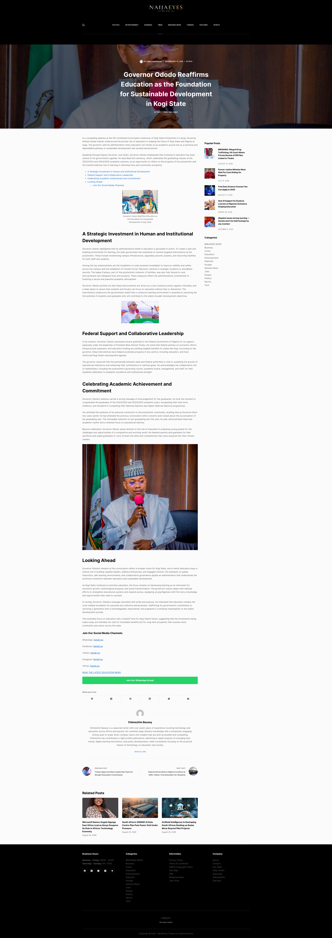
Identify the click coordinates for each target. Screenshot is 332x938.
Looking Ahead (95, 181)
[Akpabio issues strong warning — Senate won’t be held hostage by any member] (210, 222)
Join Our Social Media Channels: (108, 185)
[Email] (188, 699)
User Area (174, 880)
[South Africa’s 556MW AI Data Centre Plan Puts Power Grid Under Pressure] (140, 808)
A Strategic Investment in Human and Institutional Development (119, 171)
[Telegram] (112, 870)
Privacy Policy (176, 860)
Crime (207, 251)
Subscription (219, 877)
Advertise (217, 874)
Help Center (218, 870)
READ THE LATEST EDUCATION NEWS (101, 672)
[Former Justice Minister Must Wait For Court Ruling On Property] (210, 173)
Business (148, 25)
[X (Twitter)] (111, 699)
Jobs (207, 271)
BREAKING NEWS (174, 25)
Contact (217, 863)
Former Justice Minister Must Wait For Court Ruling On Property (232, 172)
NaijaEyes (98, 640)
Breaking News (176, 877)
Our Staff (217, 867)
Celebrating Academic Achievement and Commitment (114, 178)
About (216, 860)
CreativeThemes (185, 933)
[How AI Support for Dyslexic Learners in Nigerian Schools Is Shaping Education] (210, 204)
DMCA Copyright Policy (181, 867)
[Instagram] (98, 870)
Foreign (190, 25)
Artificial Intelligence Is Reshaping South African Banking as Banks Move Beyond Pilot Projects (179, 825)
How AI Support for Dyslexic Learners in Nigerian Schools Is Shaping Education (232, 204)
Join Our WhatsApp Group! (140, 680)
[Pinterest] (130, 699)
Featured (203, 25)
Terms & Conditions (178, 863)
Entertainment (132, 25)
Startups (217, 880)
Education (209, 254)
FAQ (171, 874)
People (208, 275)
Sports (216, 25)
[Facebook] (92, 699)
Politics (115, 25)
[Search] (83, 25)
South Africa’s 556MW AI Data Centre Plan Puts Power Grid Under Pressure (140, 825)
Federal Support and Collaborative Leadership (110, 175)
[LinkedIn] (149, 699)
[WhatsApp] (169, 699)
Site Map (173, 870)
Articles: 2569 (140, 752)
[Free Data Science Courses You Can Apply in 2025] (210, 190)
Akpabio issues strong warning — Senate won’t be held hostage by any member (234, 221)
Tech (160, 25)
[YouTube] (105, 870)
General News (211, 268)
